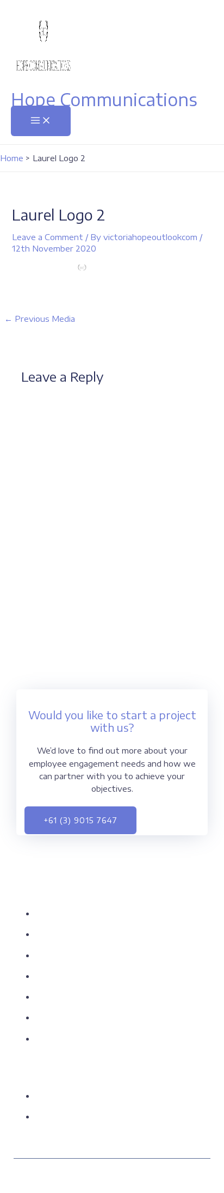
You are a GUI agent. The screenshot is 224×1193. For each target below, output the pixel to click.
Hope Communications (104, 99)
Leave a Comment (47, 237)
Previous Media (39, 318)
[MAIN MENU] (41, 121)
